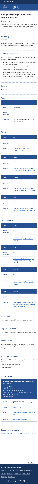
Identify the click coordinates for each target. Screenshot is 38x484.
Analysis (4, 477)
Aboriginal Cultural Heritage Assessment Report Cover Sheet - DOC (23, 239)
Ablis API (17, 474)
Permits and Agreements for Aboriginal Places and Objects (18, 433)
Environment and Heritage (21, 419)
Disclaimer (19, 471)
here (32, 119)
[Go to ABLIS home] (10, 7)
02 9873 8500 (17, 408)
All (14, 112)
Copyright (10, 471)
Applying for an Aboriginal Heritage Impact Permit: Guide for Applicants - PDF (23, 282)
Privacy (3, 474)
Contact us (26, 474)
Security (10, 474)
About (3, 471)
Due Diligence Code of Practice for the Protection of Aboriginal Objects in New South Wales (24, 304)
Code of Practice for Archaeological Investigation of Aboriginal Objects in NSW (23, 260)
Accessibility (28, 471)
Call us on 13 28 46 (15, 480)
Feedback (11, 477)
